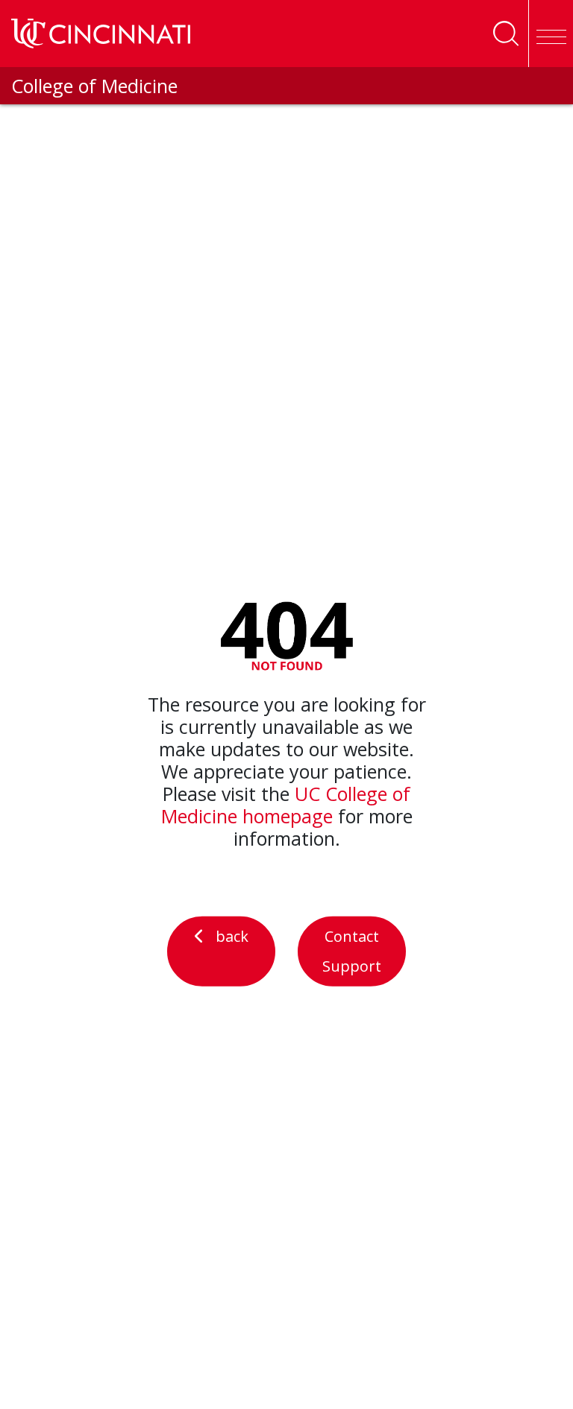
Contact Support (351, 951)
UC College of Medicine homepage (286, 805)
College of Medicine (94, 85)
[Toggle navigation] (550, 33)
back (232, 936)
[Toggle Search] (505, 33)
